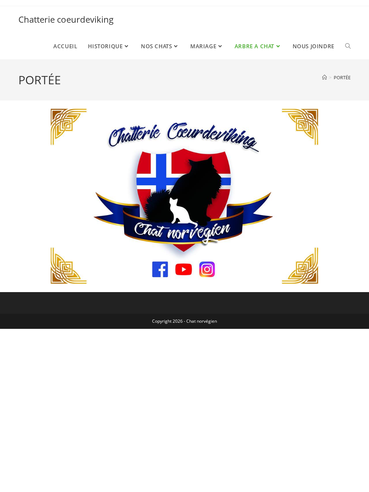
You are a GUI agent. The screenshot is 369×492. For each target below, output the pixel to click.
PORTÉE (342, 77)
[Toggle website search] (348, 46)
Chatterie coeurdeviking (66, 19)
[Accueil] (324, 77)
